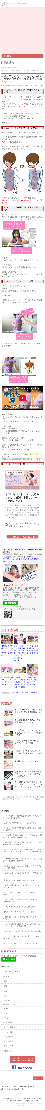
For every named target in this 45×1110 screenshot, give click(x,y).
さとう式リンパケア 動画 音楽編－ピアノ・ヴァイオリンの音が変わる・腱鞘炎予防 (29, 774)
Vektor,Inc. (39, 1103)
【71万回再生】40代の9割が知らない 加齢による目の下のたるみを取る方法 (22, 817)
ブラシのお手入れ (9, 1022)
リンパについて (9, 976)
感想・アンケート (10, 1046)
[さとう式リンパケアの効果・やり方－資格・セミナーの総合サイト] (14, 3)
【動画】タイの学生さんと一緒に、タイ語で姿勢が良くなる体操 (7, 650)
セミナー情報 (8, 1032)
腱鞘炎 (6, 1008)
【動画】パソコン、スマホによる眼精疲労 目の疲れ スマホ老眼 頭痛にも (19, 682)
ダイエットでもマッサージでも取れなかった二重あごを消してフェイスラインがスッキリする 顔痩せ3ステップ (22, 852)
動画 (42, 85)
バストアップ (25, 693)
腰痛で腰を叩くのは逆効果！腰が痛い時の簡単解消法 (23, 931)
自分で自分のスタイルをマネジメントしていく (21, 880)
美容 (5, 986)
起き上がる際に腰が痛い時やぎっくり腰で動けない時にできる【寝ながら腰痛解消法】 (22, 925)
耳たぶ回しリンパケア (12, 972)
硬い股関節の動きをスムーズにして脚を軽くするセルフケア (7, 680)
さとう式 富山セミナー (11, 1041)
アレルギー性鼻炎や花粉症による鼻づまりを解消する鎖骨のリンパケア (32, 650)
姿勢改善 (33, 693)
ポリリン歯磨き (9, 1027)
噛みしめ (7, 1000)
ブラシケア (7, 1018)
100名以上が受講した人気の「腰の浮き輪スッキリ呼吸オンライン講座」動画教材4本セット (22, 836)
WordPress (15, 1103)
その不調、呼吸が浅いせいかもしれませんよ (20, 823)
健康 (5, 991)
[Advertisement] (22, 31)
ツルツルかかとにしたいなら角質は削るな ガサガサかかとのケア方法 (22, 867)
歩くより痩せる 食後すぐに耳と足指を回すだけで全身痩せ (22, 893)
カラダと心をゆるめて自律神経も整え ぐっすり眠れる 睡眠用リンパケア (22, 829)
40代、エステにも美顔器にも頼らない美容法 (20, 907)
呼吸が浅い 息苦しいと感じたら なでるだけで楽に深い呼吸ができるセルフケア (22, 843)
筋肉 (5, 996)
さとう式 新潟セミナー (11, 1037)
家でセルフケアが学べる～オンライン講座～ (20, 912)
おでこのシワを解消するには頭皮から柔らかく (21, 943)
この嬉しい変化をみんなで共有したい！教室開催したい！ (22, 874)
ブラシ (6, 1013)
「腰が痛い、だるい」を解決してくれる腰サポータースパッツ (22, 918)
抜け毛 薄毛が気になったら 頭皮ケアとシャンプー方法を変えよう (22, 886)
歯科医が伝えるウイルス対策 (27, 761)
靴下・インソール (9, 1004)
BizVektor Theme (27, 1103)
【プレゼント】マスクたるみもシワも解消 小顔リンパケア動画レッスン (22, 901)
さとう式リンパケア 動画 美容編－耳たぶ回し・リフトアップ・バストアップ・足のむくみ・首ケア (19, 653)
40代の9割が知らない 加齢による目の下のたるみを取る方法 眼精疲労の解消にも (22, 860)
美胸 (13, 693)
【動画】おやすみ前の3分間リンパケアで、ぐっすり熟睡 (32, 680)
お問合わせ (8, 1051)
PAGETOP (38, 1078)
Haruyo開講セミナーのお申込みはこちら (22, 537)
